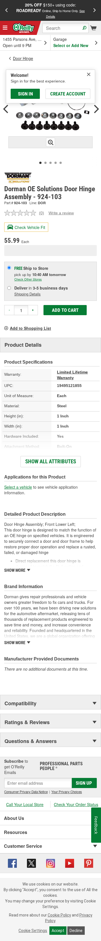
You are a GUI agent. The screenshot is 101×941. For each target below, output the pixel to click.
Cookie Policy (59, 915)
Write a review (61, 213)
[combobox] (65, 28)
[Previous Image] (5, 109)
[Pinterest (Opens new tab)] (88, 863)
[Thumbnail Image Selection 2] (45, 162)
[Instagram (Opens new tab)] (50, 863)
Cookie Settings (33, 930)
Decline (76, 930)
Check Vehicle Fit (30, 227)
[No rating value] (21, 213)
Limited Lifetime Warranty (72, 375)
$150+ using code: (50, 10)
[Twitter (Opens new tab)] (31, 863)
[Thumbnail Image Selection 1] (40, 162)
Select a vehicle (18, 487)
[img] (88, 74)
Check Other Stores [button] (28, 279)
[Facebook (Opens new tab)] (12, 863)
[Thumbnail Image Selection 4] (55, 162)
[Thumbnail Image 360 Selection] (60, 162)
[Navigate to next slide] (94, 10)
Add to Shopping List (30, 328)
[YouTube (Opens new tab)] (69, 863)
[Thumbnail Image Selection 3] (50, 162)
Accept (58, 930)
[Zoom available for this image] (50, 142)
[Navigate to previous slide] (6, 10)
